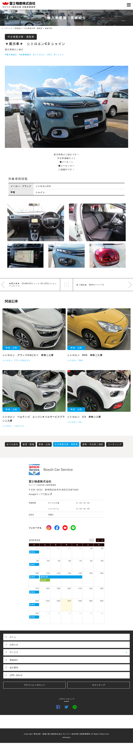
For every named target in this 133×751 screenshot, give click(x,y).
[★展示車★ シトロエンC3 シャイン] (66, 107)
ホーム (13, 637)
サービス (14, 652)
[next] (102, 540)
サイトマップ (98, 685)
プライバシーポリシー (34, 685)
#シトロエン (39, 54)
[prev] (98, 540)
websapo (66, 737)
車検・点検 (44, 444)
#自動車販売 (25, 54)
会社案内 (14, 667)
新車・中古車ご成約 (92, 444)
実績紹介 (14, 660)
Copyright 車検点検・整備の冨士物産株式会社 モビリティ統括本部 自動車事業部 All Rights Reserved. (66, 734)
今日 (91, 540)
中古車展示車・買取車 (21, 36)
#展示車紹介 (11, 54)
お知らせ (14, 644)
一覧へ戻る (66, 284)
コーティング (115, 444)
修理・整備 (28, 444)
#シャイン (59, 54)
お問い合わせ (16, 675)
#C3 (49, 54)
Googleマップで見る (39, 494)
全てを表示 (12, 444)
